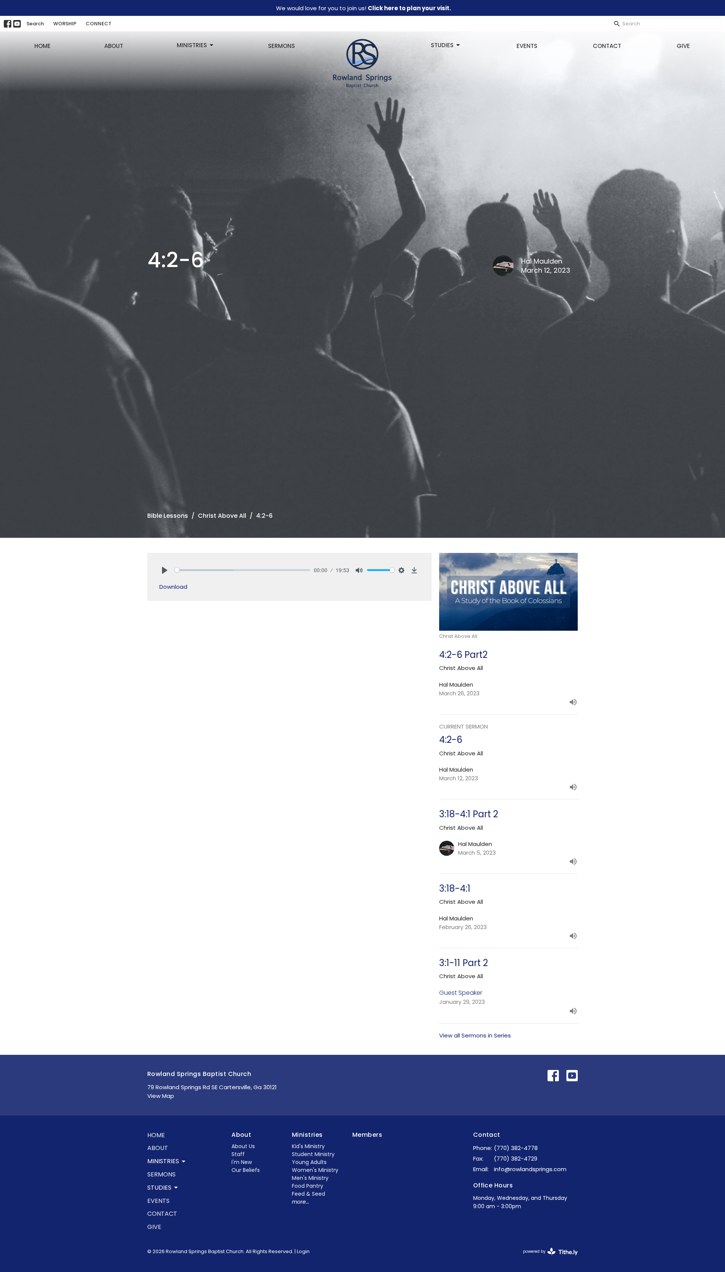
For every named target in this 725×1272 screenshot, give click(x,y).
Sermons (281, 46)
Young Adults (309, 1162)
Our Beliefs (245, 1170)
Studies (442, 45)
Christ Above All (222, 515)
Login (303, 1251)
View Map (160, 1096)
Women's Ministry (315, 1170)
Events (527, 46)
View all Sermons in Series (475, 1035)
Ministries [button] (163, 1161)
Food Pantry (307, 1186)
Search (35, 23)
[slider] (242, 570)
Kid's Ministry (308, 1146)
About (113, 46)
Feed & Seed (308, 1194)
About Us (243, 1146)
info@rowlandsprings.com (530, 1169)
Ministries (192, 45)
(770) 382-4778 (516, 1148)
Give (683, 46)
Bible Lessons (167, 515)
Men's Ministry (310, 1178)
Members (367, 1134)
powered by (547, 1258)
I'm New (241, 1162)
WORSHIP (64, 23)
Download (173, 587)
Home (42, 46)
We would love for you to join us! (363, 8)
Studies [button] (159, 1187)
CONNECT (98, 23)
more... (300, 1202)
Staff (238, 1154)
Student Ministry (313, 1154)
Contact (607, 46)
